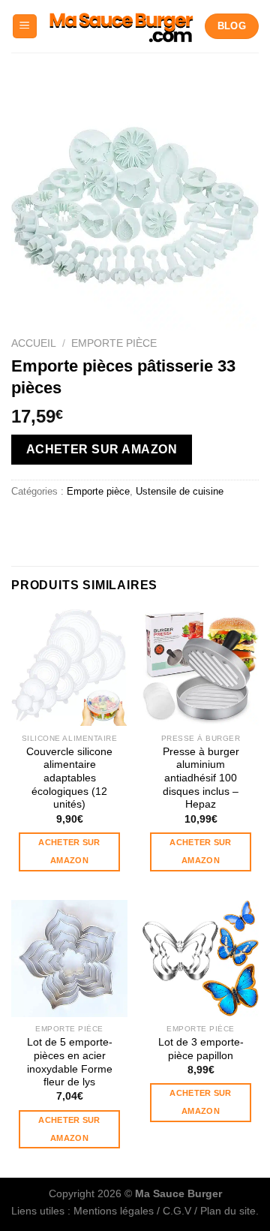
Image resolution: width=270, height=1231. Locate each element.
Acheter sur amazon (101, 449)
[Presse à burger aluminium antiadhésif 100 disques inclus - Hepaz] (200, 667)
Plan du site (228, 1211)
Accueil (33, 343)
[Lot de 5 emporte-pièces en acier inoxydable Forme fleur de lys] (69, 958)
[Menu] (25, 26)
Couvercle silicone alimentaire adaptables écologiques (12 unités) (69, 778)
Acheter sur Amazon (201, 851)
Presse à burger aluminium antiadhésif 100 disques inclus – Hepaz (201, 778)
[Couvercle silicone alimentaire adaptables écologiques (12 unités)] (69, 667)
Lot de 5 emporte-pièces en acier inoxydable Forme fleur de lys (69, 1062)
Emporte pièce (114, 343)
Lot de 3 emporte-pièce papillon (201, 1049)
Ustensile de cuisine (180, 491)
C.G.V (177, 1211)
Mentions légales (114, 1211)
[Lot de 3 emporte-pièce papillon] (200, 958)
